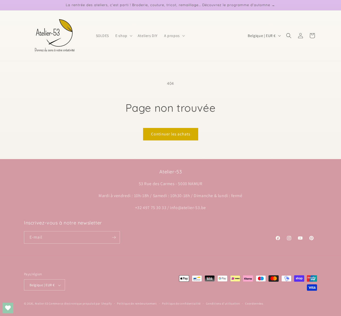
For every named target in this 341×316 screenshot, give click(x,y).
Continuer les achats (170, 133)
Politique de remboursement (137, 303)
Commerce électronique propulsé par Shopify (80, 304)
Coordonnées (254, 303)
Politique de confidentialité (181, 303)
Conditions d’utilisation (223, 303)
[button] (123, 35)
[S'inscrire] (114, 237)
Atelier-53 (41, 304)
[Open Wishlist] (8, 308)
